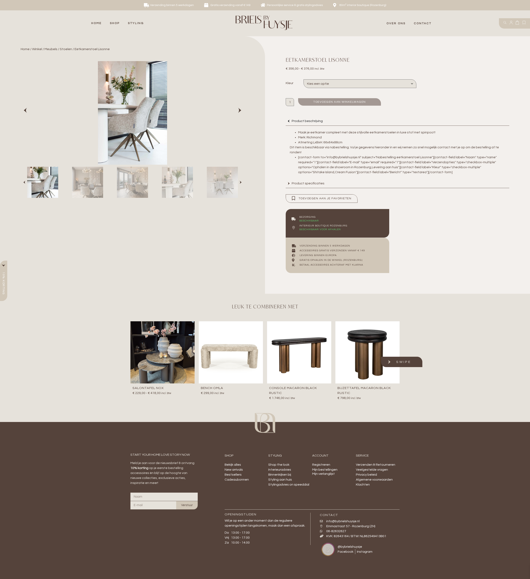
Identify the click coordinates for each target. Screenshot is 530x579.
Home (25, 49)
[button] (115, 23)
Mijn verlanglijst (323, 473)
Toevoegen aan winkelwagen (339, 101)
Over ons (396, 23)
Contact (422, 23)
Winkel (37, 49)
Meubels (51, 49)
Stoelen (66, 49)
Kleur (289, 83)
